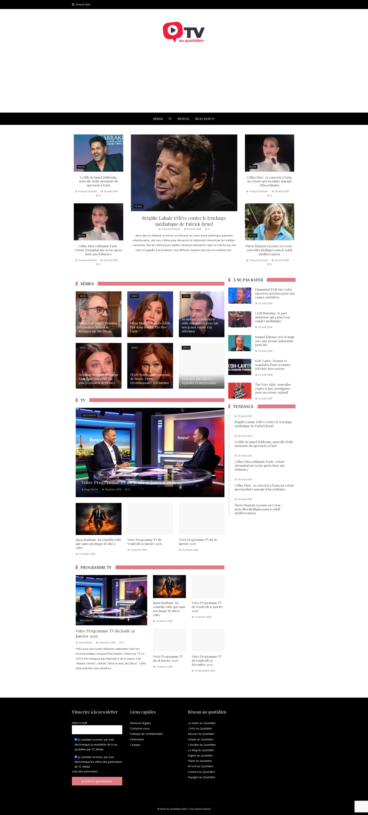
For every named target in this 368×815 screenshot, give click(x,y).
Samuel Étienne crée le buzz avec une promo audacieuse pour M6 (274, 341)
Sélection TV (205, 119)
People (138, 206)
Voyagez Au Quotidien (201, 777)
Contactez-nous (140, 728)
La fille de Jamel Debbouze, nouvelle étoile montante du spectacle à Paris (98, 181)
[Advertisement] (184, 84)
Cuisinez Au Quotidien (201, 772)
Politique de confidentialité (146, 734)
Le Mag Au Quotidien (201, 750)
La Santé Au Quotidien (202, 723)
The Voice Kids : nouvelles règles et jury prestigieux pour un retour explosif (273, 388)
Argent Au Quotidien (200, 755)
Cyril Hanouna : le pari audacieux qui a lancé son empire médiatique (272, 317)
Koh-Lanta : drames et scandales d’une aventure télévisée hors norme (273, 365)
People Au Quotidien (200, 739)
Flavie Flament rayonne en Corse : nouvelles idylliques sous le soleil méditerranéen (269, 250)
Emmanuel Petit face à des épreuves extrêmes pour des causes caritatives (275, 293)
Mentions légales (140, 723)
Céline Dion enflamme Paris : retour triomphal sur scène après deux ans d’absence (98, 250)
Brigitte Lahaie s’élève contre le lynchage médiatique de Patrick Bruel (184, 221)
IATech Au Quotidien (200, 766)
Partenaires (137, 739)
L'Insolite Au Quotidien (202, 745)
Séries (158, 119)
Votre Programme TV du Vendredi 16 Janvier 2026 (144, 542)
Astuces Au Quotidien (201, 734)
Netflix (183, 119)
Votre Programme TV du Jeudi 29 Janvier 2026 (105, 633)
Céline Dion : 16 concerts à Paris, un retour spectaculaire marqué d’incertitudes (269, 181)
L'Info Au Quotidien (200, 728)
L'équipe (135, 745)
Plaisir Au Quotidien (200, 761)
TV (170, 119)
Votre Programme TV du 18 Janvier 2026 (198, 542)
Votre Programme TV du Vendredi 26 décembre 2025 (207, 660)
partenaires (91, 771)
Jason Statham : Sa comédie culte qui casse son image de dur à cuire (98, 544)
